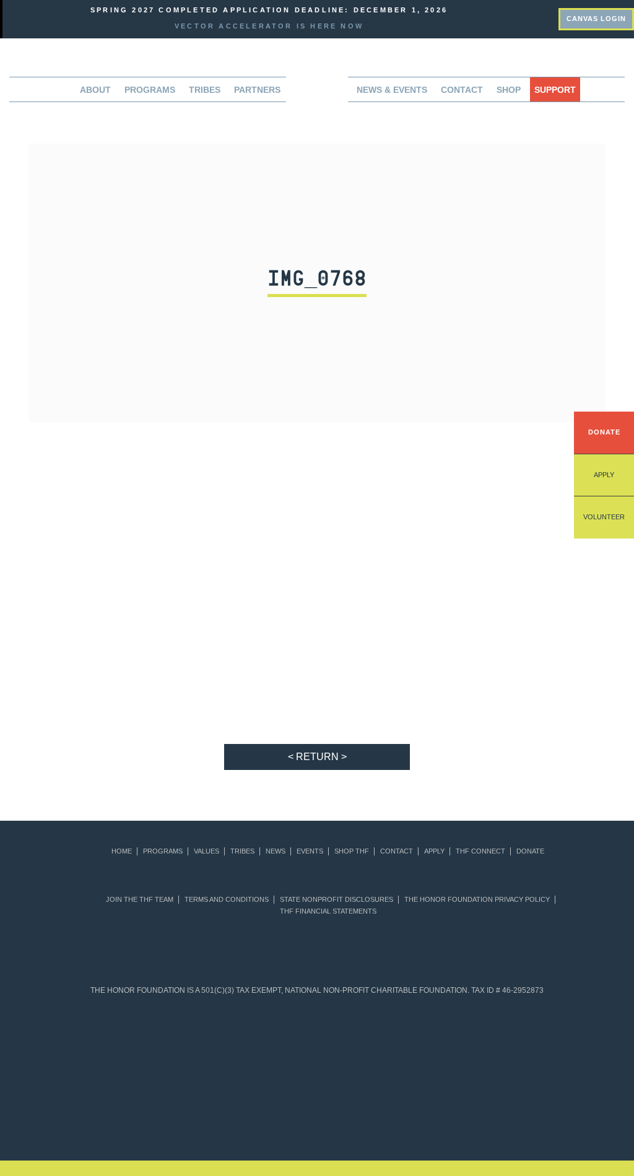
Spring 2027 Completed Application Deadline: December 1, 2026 (269, 10)
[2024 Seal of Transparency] (460, 1037)
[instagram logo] (552, 17)
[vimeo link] (512, 17)
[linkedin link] (525, 17)
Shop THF (351, 851)
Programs (163, 851)
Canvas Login (596, 18)
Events (310, 851)
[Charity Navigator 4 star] (288, 1037)
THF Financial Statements (328, 911)
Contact (462, 90)
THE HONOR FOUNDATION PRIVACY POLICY (477, 899)
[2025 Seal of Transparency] (517, 1037)
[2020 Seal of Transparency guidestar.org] (173, 1037)
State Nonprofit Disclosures (336, 899)
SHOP (509, 90)
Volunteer (604, 517)
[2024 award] (515, 1107)
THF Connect (480, 851)
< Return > (317, 756)
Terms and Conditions (227, 899)
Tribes (204, 90)
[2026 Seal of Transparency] (575, 1037)
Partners (257, 90)
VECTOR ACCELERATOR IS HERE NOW (269, 26)
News (275, 851)
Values (206, 851)
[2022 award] (317, 1107)
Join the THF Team (139, 899)
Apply (604, 474)
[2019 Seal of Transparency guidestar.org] (116, 1037)
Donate (604, 432)
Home (121, 851)
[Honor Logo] (317, 93)
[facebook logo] (539, 17)
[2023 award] (416, 1107)
